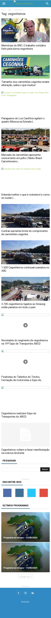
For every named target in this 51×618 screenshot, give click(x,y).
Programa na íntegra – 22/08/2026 (20, 537)
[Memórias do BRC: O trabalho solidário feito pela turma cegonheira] (25, 30)
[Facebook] (18, 593)
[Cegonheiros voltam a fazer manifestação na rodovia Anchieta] (25, 435)
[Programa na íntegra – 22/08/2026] (25, 527)
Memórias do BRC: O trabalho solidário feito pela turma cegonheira (23, 47)
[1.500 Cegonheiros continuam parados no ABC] (25, 252)
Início (3, 10)
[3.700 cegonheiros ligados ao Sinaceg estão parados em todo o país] (25, 289)
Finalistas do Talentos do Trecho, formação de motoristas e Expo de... (22, 378)
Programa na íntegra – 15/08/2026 (20, 568)
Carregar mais (24, 577)
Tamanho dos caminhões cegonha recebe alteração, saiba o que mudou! (25, 83)
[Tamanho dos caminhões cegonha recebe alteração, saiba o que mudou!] (25, 67)
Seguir (19, 490)
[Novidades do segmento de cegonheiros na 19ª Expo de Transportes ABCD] (25, 325)
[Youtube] (32, 593)
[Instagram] (25, 593)
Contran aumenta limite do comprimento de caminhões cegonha (24, 232)
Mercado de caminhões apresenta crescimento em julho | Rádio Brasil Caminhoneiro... (21, 158)
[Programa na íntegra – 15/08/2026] (25, 557)
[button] (47, 3)
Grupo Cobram (25, 605)
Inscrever (44, 490)
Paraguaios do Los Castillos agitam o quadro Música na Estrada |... (22, 120)
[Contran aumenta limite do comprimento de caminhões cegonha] (25, 216)
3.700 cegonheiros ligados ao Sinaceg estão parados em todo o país (23, 305)
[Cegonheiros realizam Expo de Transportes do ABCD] (25, 398)
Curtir (7, 490)
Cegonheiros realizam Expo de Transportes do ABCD (18, 415)
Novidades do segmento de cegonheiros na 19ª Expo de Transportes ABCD (24, 342)
